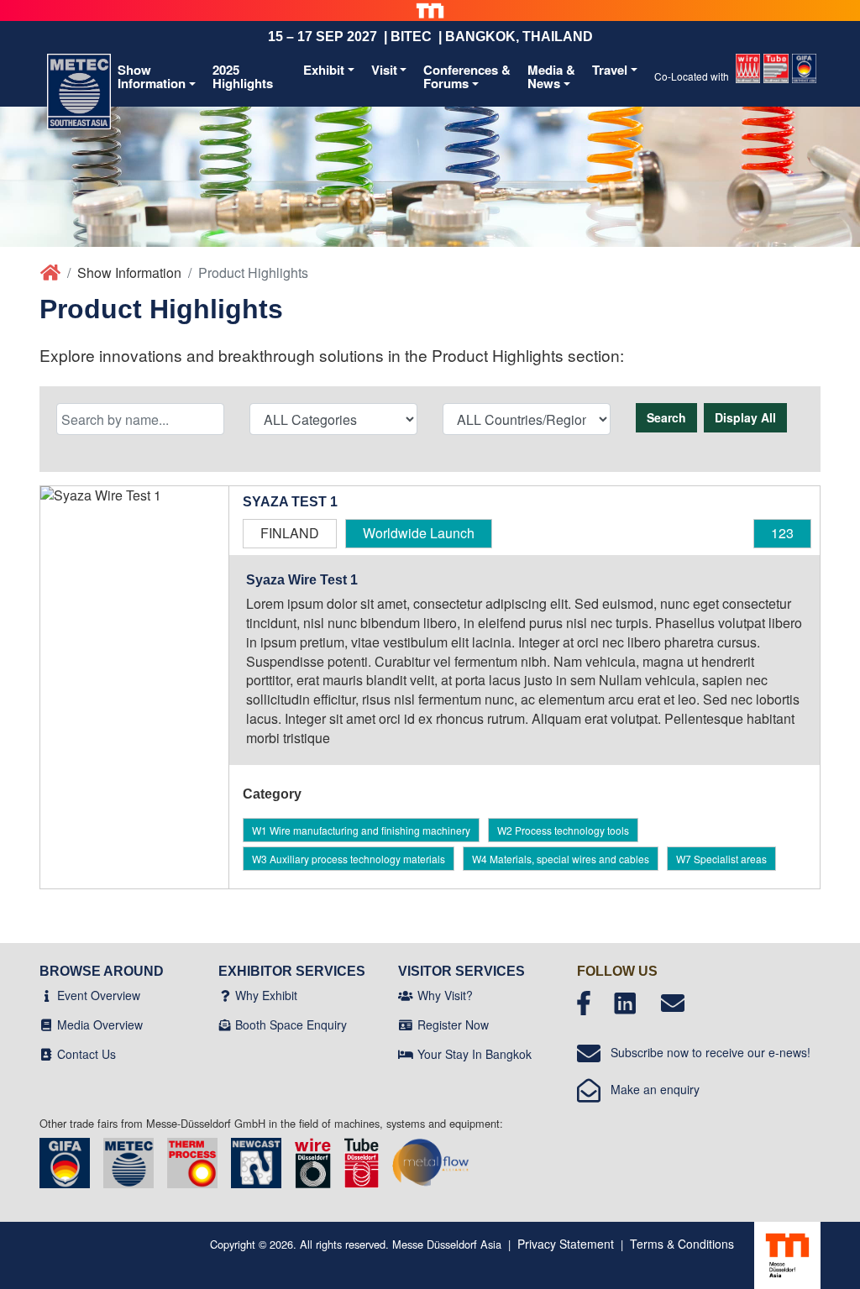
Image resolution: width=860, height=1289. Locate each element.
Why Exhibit (266, 995)
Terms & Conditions (682, 1243)
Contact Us (86, 1053)
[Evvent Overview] (47, 995)
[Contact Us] (46, 1053)
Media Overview (100, 1024)
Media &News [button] (551, 76)
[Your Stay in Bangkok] (405, 1053)
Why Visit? (445, 995)
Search (666, 417)
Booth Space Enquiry (291, 1024)
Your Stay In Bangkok (474, 1053)
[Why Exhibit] (225, 995)
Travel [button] (609, 69)
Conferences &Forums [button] (467, 76)
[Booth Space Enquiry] (225, 1024)
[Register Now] (405, 1024)
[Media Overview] (46, 1024)
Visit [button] (384, 69)
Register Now (453, 1024)
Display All (745, 417)
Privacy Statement (565, 1243)
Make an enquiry (650, 1089)
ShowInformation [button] (152, 76)
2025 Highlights (242, 76)
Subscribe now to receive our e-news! (705, 1052)
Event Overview (98, 995)
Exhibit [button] (323, 69)
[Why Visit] (405, 995)
